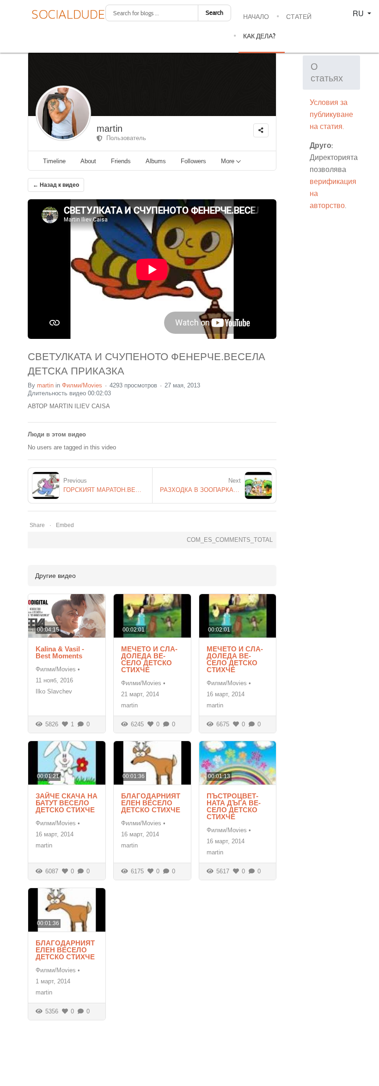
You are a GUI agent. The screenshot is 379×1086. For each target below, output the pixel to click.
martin (109, 128)
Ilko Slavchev (54, 691)
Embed (65, 525)
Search (214, 13)
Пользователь (124, 138)
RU (359, 13)
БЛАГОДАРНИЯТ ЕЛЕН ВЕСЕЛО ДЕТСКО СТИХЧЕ (150, 803)
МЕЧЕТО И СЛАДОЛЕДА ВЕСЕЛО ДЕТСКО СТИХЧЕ (149, 659)
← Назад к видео (56, 185)
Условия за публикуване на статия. (331, 114)
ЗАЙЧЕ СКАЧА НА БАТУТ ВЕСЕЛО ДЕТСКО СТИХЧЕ (67, 803)
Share (37, 525)
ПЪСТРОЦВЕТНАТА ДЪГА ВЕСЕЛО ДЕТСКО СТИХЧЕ (234, 806)
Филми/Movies (82, 385)
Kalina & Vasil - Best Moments (60, 652)
